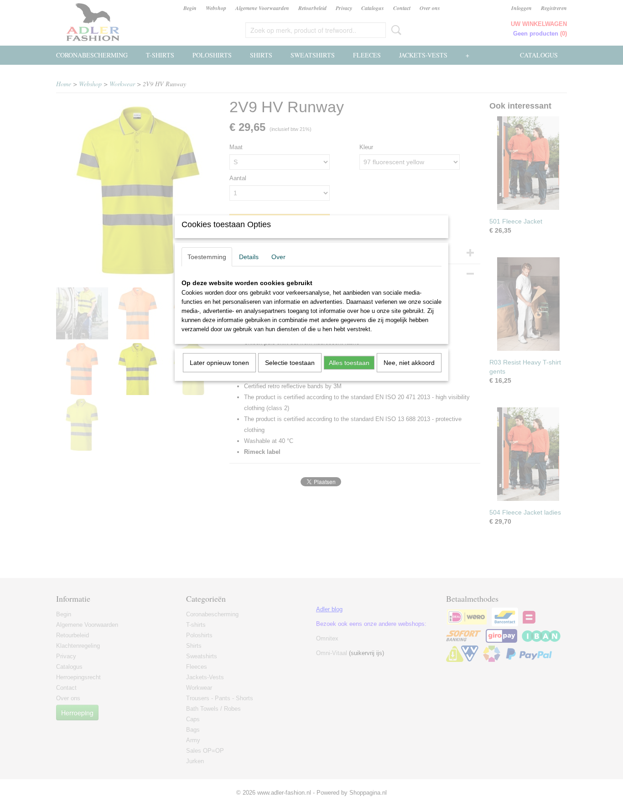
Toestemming (206, 256)
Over (278, 256)
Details (249, 256)
